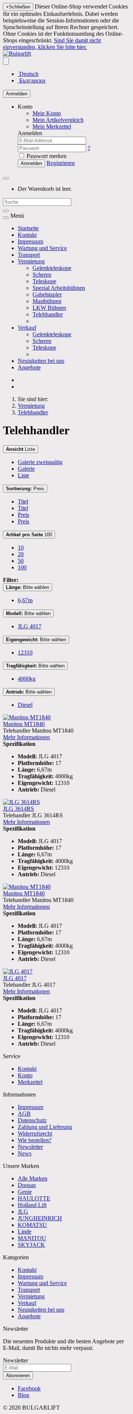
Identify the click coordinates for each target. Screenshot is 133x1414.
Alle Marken (32, 1178)
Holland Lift (32, 1205)
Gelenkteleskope (52, 268)
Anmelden (16, 94)
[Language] (6, 61)
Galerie (26, 469)
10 (21, 547)
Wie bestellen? (34, 1140)
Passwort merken (45, 156)
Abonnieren (18, 1375)
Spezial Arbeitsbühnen (59, 288)
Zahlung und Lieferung (45, 1127)
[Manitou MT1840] (27, 717)
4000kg (26, 679)
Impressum (30, 241)
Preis (25, 488)
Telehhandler (48, 314)
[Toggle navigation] (6, 218)
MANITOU (32, 1238)
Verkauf (27, 327)
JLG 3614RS (18, 809)
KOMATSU (32, 1225)
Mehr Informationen (26, 737)
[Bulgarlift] (17, 53)
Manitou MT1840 (24, 724)
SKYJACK (31, 1245)
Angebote (29, 367)
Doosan (27, 1185)
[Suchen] (6, 211)
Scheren (42, 274)
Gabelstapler (47, 294)
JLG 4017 (29, 626)
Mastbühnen (47, 301)
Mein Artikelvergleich (58, 120)
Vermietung (31, 261)
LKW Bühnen (49, 308)
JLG (23, 1211)
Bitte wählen (27, 587)
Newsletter (30, 1147)
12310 (25, 652)
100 (29, 534)
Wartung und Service (42, 248)
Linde (24, 1231)
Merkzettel (30, 1082)
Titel (23, 501)
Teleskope (44, 281)
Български (31, 80)
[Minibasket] (6, 178)
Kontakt (27, 235)
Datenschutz (32, 1120)
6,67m (25, 600)
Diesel (25, 705)
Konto (25, 1075)
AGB (24, 1114)
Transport (29, 255)
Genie (25, 1192)
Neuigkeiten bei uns (41, 361)
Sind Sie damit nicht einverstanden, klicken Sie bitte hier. (52, 43)
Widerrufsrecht (35, 1133)
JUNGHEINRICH (40, 1218)
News (24, 1153)
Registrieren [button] (61, 163)
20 (21, 554)
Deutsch (28, 74)
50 (21, 561)
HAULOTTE (34, 1198)
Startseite (28, 228)
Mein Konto (47, 113)
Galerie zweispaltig (40, 462)
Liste (20, 449)
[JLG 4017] (18, 971)
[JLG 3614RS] (21, 802)
